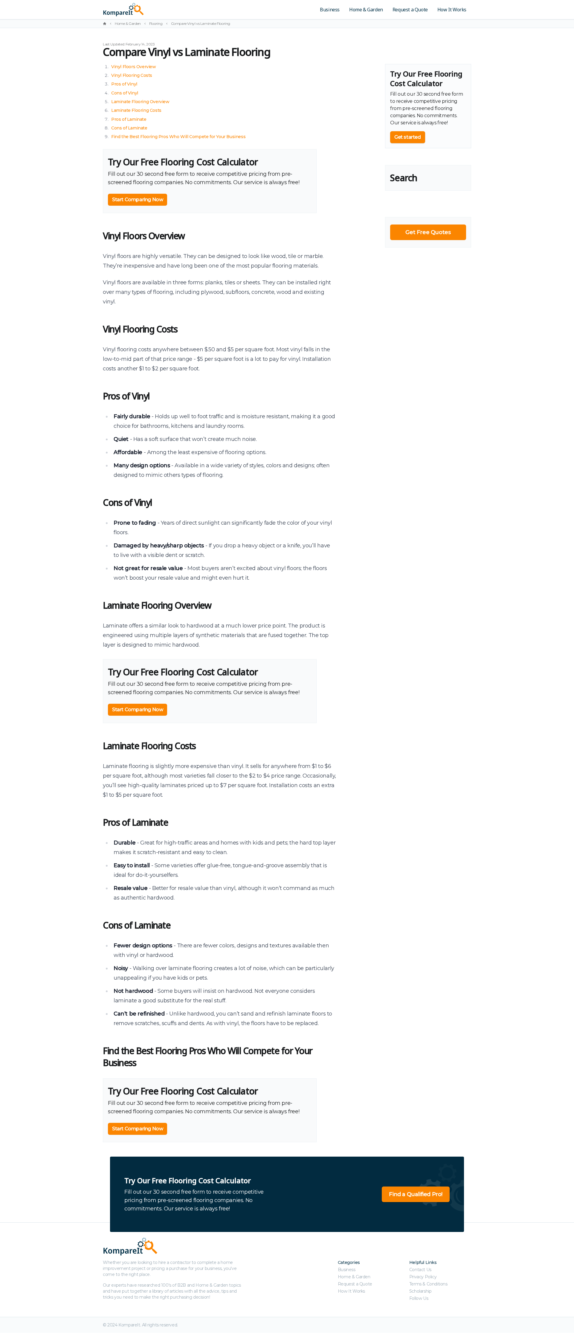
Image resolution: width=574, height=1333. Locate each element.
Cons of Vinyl (124, 93)
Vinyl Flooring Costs (131, 75)
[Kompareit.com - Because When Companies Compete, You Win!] (165, 9)
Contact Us (420, 1269)
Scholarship (420, 1291)
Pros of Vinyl (124, 84)
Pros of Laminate (128, 119)
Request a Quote (410, 9)
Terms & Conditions (428, 1284)
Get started (407, 137)
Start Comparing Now (137, 199)
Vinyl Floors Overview (133, 66)
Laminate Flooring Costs (136, 110)
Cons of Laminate (129, 128)
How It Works (451, 9)
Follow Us (418, 1298)
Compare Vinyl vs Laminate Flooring (200, 23)
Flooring (156, 23)
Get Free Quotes (428, 232)
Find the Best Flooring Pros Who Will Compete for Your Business (178, 136)
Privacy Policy (422, 1276)
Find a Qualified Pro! (415, 1194)
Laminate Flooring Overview (140, 101)
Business (330, 9)
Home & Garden (366, 9)
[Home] (104, 23)
